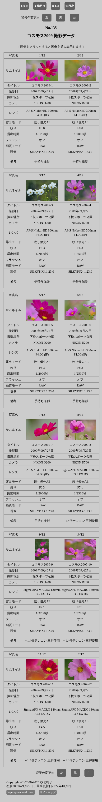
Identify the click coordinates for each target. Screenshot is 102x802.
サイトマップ (48, 792)
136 (24, 6)
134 (55, 6)
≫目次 (69, 6)
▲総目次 (40, 6)
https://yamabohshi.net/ (21, 792)
